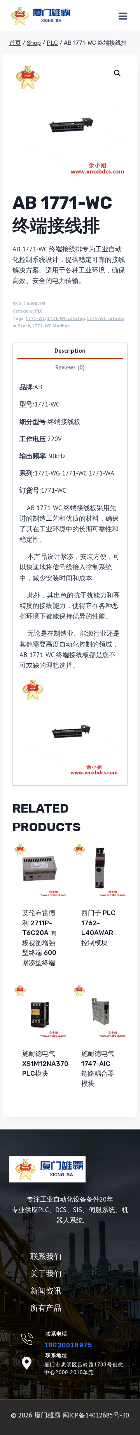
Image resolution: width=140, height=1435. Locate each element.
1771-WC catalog (66, 318)
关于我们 (45, 1274)
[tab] (70, 351)
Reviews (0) (70, 367)
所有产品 (45, 1308)
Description (70, 350)
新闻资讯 (45, 1291)
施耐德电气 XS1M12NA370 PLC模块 (45, 1063)
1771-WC (35, 318)
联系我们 (45, 1256)
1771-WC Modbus (51, 326)
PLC (38, 311)
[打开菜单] (122, 16)
